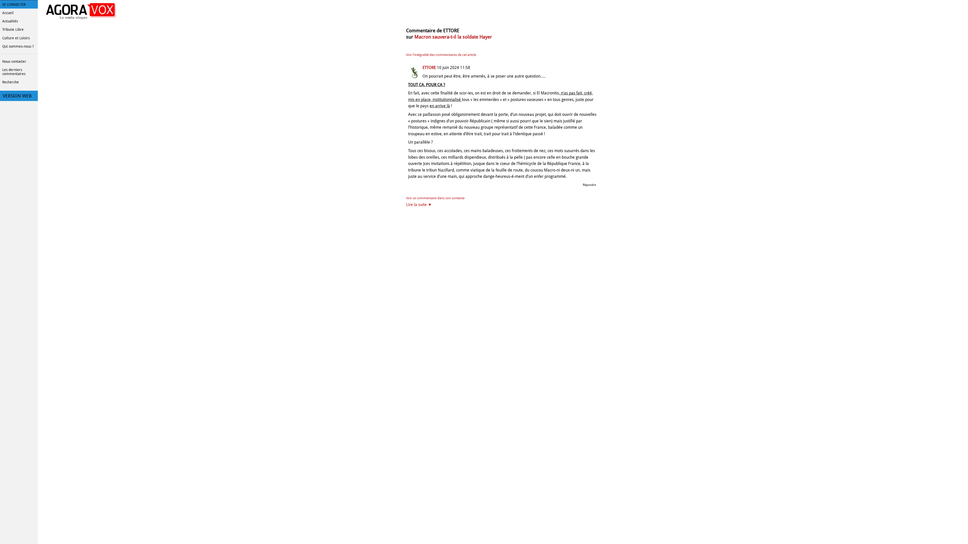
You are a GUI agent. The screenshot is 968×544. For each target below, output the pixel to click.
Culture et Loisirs (16, 38)
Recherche (10, 82)
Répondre (589, 185)
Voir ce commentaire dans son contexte (435, 198)
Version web (17, 95)
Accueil (8, 13)
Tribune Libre (13, 29)
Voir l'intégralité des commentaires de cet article (441, 55)
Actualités (10, 21)
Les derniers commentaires (13, 72)
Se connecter (14, 5)
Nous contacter (14, 61)
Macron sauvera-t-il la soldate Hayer (453, 37)
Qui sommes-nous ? (18, 46)
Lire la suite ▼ (419, 204)
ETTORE (429, 67)
